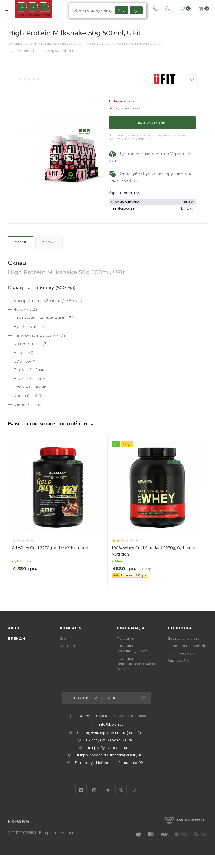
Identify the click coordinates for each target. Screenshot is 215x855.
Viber (121, 790)
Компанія (71, 628)
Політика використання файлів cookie (136, 663)
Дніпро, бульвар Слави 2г (109, 748)
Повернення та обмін (187, 646)
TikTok (134, 790)
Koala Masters (190, 820)
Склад (20, 242)
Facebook (81, 790)
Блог (64, 638)
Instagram (94, 790)
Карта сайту (178, 660)
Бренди (16, 638)
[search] (167, 9)
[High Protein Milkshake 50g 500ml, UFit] (72, 150)
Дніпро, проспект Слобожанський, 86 (109, 755)
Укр (122, 10)
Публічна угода (181, 653)
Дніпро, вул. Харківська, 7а (109, 740)
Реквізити (125, 638)
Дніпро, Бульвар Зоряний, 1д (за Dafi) (109, 733)
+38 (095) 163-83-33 (94, 716)
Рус (136, 10)
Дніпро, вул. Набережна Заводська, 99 (109, 762)
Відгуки (49, 242)
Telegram (107, 790)
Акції (13, 628)
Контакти (68, 646)
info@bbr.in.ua (111, 724)
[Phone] (155, 9)
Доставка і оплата (184, 638)
